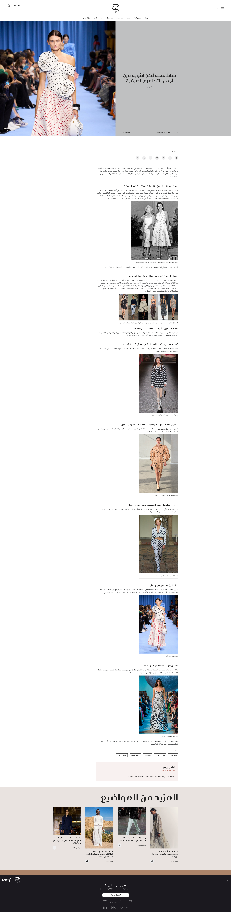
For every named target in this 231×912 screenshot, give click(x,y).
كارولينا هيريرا (162, 429)
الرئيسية (176, 132)
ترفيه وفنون (119, 18)
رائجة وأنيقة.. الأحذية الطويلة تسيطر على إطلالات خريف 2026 (132, 839)
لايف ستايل (110, 18)
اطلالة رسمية (174, 670)
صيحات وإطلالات (160, 132)
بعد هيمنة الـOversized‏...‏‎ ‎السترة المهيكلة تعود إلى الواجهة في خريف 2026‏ (67, 840)
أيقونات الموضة (165, 198)
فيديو (95, 18)
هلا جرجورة (149, 87)
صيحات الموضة (122, 755)
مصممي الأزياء (160, 755)
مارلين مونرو (173, 755)
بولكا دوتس (147, 755)
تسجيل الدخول (116, 895)
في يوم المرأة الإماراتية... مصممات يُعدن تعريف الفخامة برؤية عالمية (165, 854)
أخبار (102, 18)
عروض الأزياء (137, 18)
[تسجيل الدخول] (216, 8)
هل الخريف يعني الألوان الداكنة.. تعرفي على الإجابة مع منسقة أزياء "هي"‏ (99, 854)
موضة (146, 18)
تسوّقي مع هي (86, 18)
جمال (128, 18)
